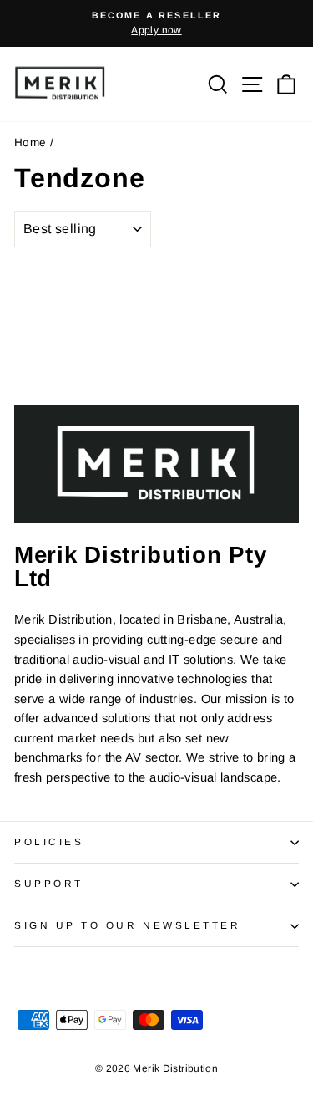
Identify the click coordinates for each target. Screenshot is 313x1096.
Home (30, 142)
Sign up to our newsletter (127, 925)
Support (48, 883)
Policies (48, 841)
